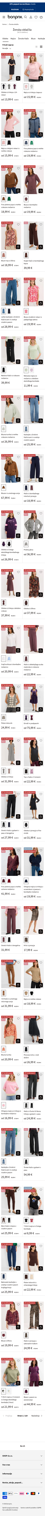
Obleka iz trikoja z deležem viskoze (11, 609)
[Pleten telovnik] (11, 698)
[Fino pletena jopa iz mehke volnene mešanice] (11, 861)
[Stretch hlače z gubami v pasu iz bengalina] (11, 805)
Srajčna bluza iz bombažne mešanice (11, 665)
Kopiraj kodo (29, 9)
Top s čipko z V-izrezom (32, 777)
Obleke (5, 38)
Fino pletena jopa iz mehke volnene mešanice (11, 888)
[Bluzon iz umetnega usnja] (11, 468)
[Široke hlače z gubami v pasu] (34, 1142)
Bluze (33, 38)
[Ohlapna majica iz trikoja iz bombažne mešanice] (11, 1086)
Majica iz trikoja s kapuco (33, 92)
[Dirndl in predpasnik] (34, 698)
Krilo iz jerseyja (29, 945)
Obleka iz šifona (29, 608)
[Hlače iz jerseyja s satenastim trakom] (34, 1316)
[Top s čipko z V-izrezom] (34, 752)
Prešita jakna (28, 549)
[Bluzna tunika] (11, 1030)
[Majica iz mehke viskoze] (34, 974)
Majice (13, 38)
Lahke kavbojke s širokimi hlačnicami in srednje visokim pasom (10, 319)
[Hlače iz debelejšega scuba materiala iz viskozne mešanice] (34, 639)
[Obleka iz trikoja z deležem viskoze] (11, 583)
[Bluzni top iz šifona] (11, 236)
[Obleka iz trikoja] (11, 752)
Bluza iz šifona (6, 1341)
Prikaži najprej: (8, 45)
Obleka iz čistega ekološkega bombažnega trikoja (10, 552)
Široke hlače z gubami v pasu (32, 1168)
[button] (41, 17)
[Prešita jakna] (34, 524)
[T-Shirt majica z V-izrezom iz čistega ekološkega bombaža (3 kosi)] (11, 1372)
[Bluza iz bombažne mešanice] (34, 179)
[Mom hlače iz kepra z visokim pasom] (11, 1201)
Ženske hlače (23, 38)
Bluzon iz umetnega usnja (10, 493)
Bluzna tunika (6, 1055)
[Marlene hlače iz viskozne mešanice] (11, 350)
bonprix (9, 1504)
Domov (4, 24)
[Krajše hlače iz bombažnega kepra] (34, 236)
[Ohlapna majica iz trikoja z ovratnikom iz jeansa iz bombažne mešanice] (34, 861)
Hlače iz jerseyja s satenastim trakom (30, 1342)
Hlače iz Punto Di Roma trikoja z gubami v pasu (32, 1112)
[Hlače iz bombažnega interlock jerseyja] (34, 468)
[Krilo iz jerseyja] (34, 920)
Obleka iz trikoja (7, 777)
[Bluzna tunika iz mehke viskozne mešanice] (11, 409)
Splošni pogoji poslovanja (10, 1508)
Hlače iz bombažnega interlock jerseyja (31, 495)
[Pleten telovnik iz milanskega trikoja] (34, 1257)
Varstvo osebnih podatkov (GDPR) (31, 1508)
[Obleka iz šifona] (34, 583)
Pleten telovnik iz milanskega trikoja (30, 1283)
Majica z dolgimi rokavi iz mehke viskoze (10, 149)
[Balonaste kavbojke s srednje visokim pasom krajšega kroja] (11, 1257)
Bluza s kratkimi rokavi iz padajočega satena (33, 318)
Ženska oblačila (13, 24)
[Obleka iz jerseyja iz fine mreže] (34, 805)
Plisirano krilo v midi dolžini (31, 1056)
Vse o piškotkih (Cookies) (10, 1510)
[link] (9, 1415)
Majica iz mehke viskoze (32, 999)
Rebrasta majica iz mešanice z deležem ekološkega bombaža (31, 378)
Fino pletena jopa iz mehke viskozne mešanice (33, 150)
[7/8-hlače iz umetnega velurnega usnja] (11, 974)
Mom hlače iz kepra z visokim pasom (8, 1227)
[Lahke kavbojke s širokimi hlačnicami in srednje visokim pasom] (11, 292)
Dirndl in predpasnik (31, 723)
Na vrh (22, 1446)
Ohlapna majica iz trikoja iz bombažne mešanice (11, 1112)
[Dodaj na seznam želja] (18, 56)
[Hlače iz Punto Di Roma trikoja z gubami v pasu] (34, 1086)
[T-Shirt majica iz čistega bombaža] (34, 1201)
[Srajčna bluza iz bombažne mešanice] (11, 639)
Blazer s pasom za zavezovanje (30, 1398)
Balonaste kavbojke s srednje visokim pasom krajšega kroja (9, 1285)
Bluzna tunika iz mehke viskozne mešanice (9, 435)
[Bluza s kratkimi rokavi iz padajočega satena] (34, 292)
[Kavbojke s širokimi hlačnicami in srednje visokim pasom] (34, 409)
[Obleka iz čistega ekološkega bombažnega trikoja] (11, 524)
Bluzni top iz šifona (8, 260)
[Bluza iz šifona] (11, 1316)
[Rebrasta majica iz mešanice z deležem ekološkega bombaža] (34, 350)
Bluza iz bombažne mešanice (30, 206)
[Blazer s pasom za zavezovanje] (34, 1372)
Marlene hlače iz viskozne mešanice (10, 377)
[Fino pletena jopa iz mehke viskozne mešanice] (34, 123)
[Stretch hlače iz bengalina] (11, 920)
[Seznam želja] (36, 17)
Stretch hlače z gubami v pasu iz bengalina (10, 831)
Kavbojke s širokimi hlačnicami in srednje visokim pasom (31, 437)
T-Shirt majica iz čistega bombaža (32, 1227)
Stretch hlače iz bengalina (10, 945)
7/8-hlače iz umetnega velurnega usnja (9, 1000)
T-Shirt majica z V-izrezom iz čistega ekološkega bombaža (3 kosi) (10, 1400)
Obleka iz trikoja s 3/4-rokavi (9, 93)
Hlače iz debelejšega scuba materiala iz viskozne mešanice (33, 667)
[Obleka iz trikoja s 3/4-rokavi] (11, 67)
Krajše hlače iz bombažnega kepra (34, 262)
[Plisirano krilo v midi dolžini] (34, 1030)
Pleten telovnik (6, 723)
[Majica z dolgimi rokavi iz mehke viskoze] (11, 123)
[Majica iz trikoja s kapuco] (34, 67)
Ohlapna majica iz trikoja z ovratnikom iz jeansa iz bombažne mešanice (33, 889)
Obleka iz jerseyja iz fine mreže (32, 832)
